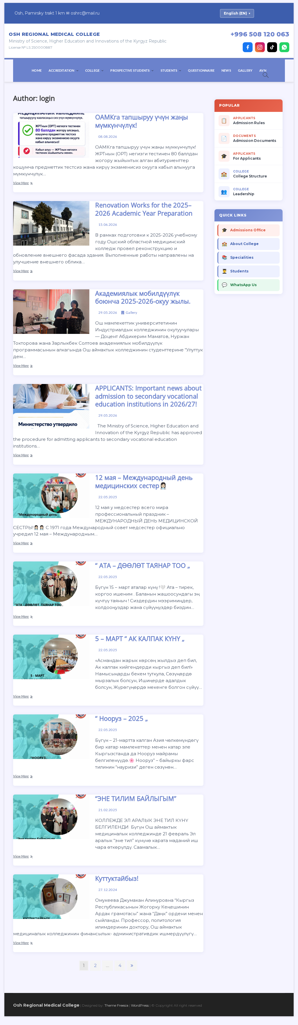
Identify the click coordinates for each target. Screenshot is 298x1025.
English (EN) (237, 13)
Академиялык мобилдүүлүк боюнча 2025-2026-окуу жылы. (143, 297)
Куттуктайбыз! (117, 878)
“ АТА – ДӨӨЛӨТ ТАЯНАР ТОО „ (142, 565)
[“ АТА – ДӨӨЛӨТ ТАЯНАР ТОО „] (51, 583)
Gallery (245, 70)
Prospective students (130, 70)
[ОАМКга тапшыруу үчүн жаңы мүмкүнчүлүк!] (51, 135)
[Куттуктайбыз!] (51, 896)
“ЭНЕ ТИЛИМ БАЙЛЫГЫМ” (135, 798)
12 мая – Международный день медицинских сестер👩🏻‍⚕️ (144, 481)
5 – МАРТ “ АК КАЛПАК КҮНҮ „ (140, 638)
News (226, 70)
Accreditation (61, 70)
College (92, 70)
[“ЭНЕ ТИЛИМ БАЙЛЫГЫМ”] (51, 817)
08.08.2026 (107, 136)
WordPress (140, 1005)
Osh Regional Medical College (46, 1005)
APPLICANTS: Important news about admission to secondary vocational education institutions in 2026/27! (148, 395)
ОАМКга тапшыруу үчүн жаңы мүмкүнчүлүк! (141, 120)
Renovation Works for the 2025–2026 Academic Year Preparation (144, 208)
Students (169, 70)
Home (37, 70)
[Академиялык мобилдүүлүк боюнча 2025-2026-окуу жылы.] (51, 311)
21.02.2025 (107, 810)
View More (32, 183)
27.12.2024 (107, 889)
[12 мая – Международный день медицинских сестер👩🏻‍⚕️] (51, 495)
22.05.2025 (107, 497)
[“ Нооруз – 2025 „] (51, 736)
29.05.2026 (107, 312)
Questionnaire (201, 70)
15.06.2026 (107, 224)
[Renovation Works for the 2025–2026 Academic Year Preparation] (51, 223)
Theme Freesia (116, 1005)
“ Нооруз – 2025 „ (121, 718)
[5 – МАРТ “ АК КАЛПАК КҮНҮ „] (51, 657)
